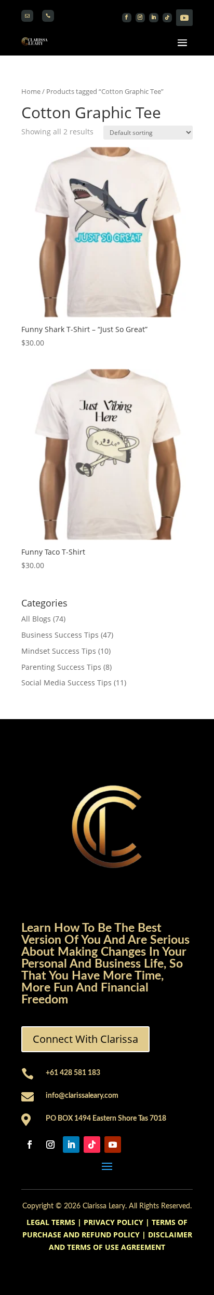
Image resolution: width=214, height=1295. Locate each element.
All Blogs (36, 619)
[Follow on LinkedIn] (153, 17)
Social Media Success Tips (66, 682)
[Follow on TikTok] (167, 17)
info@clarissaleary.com (82, 1095)
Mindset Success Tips (58, 651)
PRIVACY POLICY (113, 1222)
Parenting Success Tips (61, 667)
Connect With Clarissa (85, 1039)
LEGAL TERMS (50, 1222)
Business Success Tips (60, 635)
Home (31, 91)
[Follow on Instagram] (140, 17)
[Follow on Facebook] (126, 17)
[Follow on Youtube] (184, 17)
